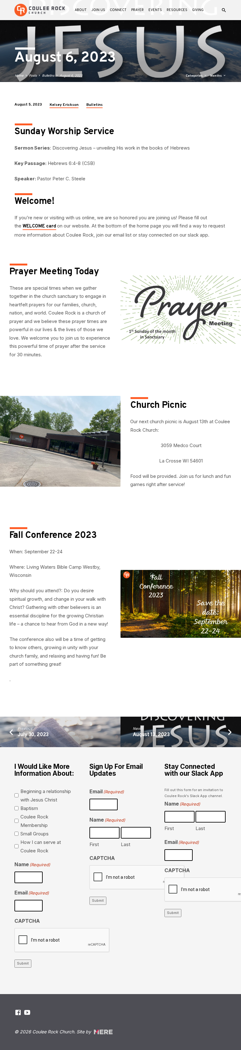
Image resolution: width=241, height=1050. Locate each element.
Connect (118, 10)
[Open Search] (224, 10)
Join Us (98, 10)
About (81, 10)
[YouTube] (27, 1012)
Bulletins (48, 75)
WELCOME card (39, 226)
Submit (23, 963)
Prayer (137, 10)
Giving (198, 10)
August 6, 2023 (71, 75)
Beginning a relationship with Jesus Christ (45, 795)
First (94, 844)
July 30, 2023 (33, 734)
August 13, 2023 (151, 734)
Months (216, 76)
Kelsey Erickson (64, 104)
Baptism (29, 808)
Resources (177, 10)
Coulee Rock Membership (34, 821)
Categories (195, 76)
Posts (33, 75)
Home (19, 75)
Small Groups (34, 834)
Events (155, 10)
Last (125, 844)
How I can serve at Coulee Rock (40, 846)
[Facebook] (18, 1012)
